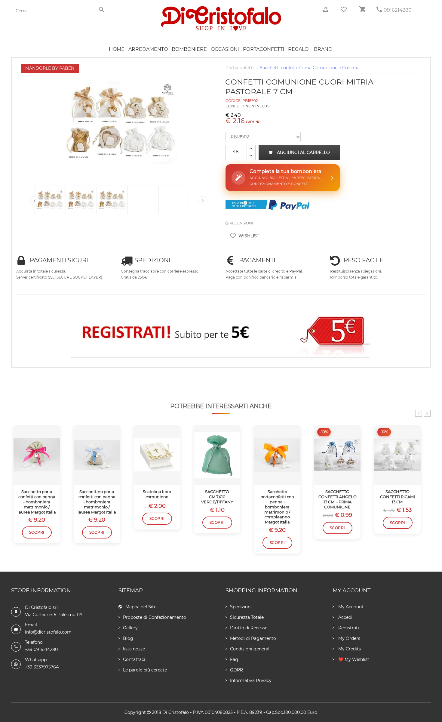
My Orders (348, 638)
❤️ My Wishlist (353, 659)
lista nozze (134, 649)
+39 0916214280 (41, 649)
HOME (116, 49)
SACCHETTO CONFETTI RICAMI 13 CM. (397, 496)
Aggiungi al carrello (303, 152)
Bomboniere (189, 49)
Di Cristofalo (175, 712)
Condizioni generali (250, 649)
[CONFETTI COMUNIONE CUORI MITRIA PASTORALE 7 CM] (118, 66)
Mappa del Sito (141, 606)
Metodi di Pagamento (253, 638)
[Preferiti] (344, 9)
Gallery (130, 628)
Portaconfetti (263, 49)
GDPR (236, 670)
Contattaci (134, 659)
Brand (323, 49)
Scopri (37, 532)
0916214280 (398, 10)
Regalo (298, 49)
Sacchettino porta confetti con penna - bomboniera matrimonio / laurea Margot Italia (97, 501)
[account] (325, 9)
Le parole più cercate (145, 670)
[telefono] (379, 9)
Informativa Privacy (251, 680)
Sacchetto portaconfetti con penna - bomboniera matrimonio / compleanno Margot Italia (277, 506)
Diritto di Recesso (249, 628)
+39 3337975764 (42, 667)
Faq (234, 659)
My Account (350, 606)
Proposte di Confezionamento (154, 617)
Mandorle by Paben (49, 68)
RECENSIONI (241, 223)
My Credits (349, 649)
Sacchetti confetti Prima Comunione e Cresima (310, 67)
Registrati (348, 628)
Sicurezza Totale (247, 617)
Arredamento (148, 49)
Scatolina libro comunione (157, 494)
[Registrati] (221, 334)
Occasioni (225, 49)
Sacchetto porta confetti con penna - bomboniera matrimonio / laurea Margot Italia (36, 501)
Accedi (344, 617)
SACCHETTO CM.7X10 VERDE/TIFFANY (217, 496)
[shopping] (362, 9)
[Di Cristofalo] (221, 8)
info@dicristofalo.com (48, 632)
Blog (128, 638)
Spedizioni (241, 606)
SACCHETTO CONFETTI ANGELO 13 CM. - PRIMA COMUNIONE (337, 499)
